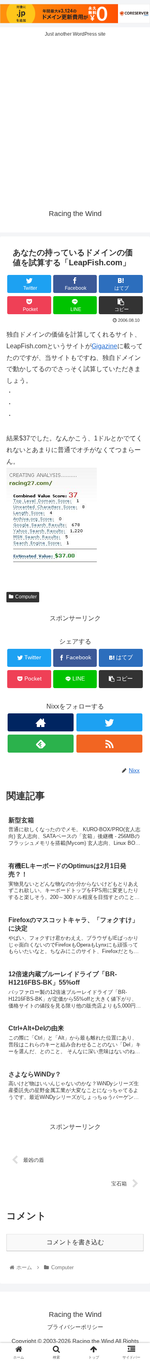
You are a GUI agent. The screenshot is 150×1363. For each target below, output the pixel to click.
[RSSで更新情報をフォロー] (109, 744)
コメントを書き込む (75, 1242)
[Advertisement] (75, 121)
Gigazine (104, 346)
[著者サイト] (41, 722)
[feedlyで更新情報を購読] (41, 744)
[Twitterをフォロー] (109, 722)
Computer (26, 597)
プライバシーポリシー (75, 1327)
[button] (134, 918)
